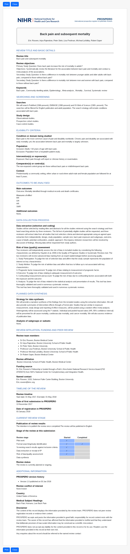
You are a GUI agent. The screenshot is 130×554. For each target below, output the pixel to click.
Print (6, 4)
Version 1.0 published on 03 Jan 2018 (35, 481)
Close (14, 4)
